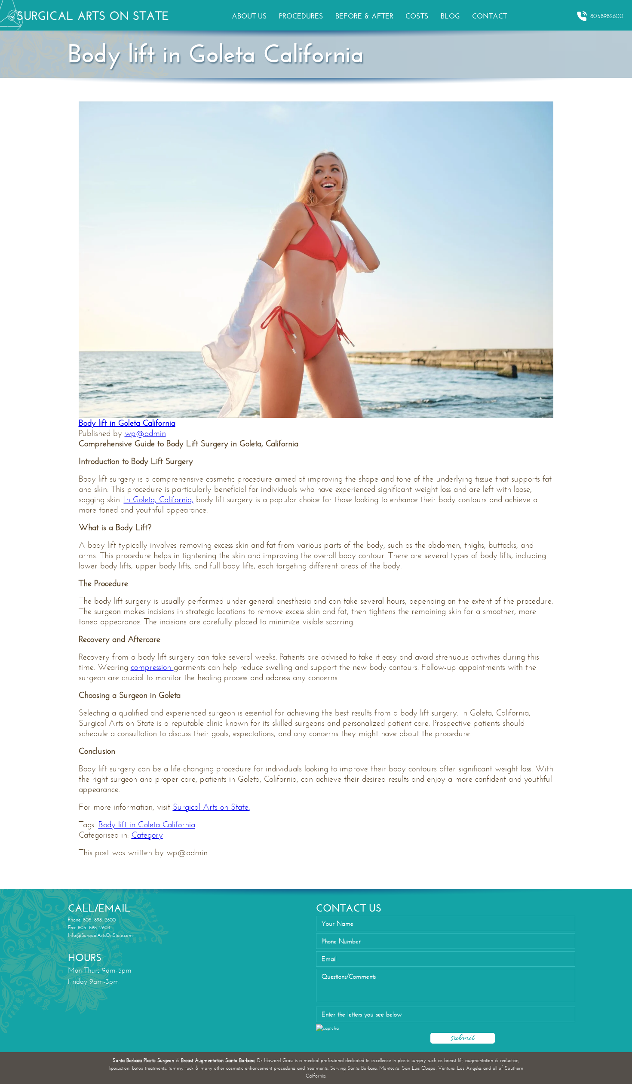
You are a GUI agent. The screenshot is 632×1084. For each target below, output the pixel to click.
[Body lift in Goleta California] (316, 259)
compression (152, 667)
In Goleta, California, (158, 499)
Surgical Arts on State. (211, 807)
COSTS (417, 16)
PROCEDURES (301, 16)
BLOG (450, 16)
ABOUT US (249, 16)
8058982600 (606, 16)
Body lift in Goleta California (127, 423)
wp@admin (145, 433)
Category (147, 835)
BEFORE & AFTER (364, 16)
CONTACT (489, 16)
